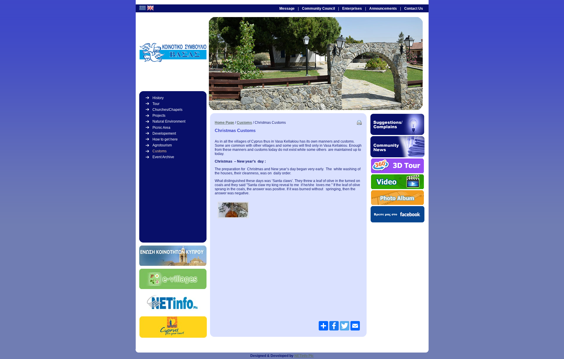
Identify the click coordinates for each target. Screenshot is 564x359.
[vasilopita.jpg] (233, 210)
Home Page (224, 123)
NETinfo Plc (304, 356)
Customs (244, 123)
